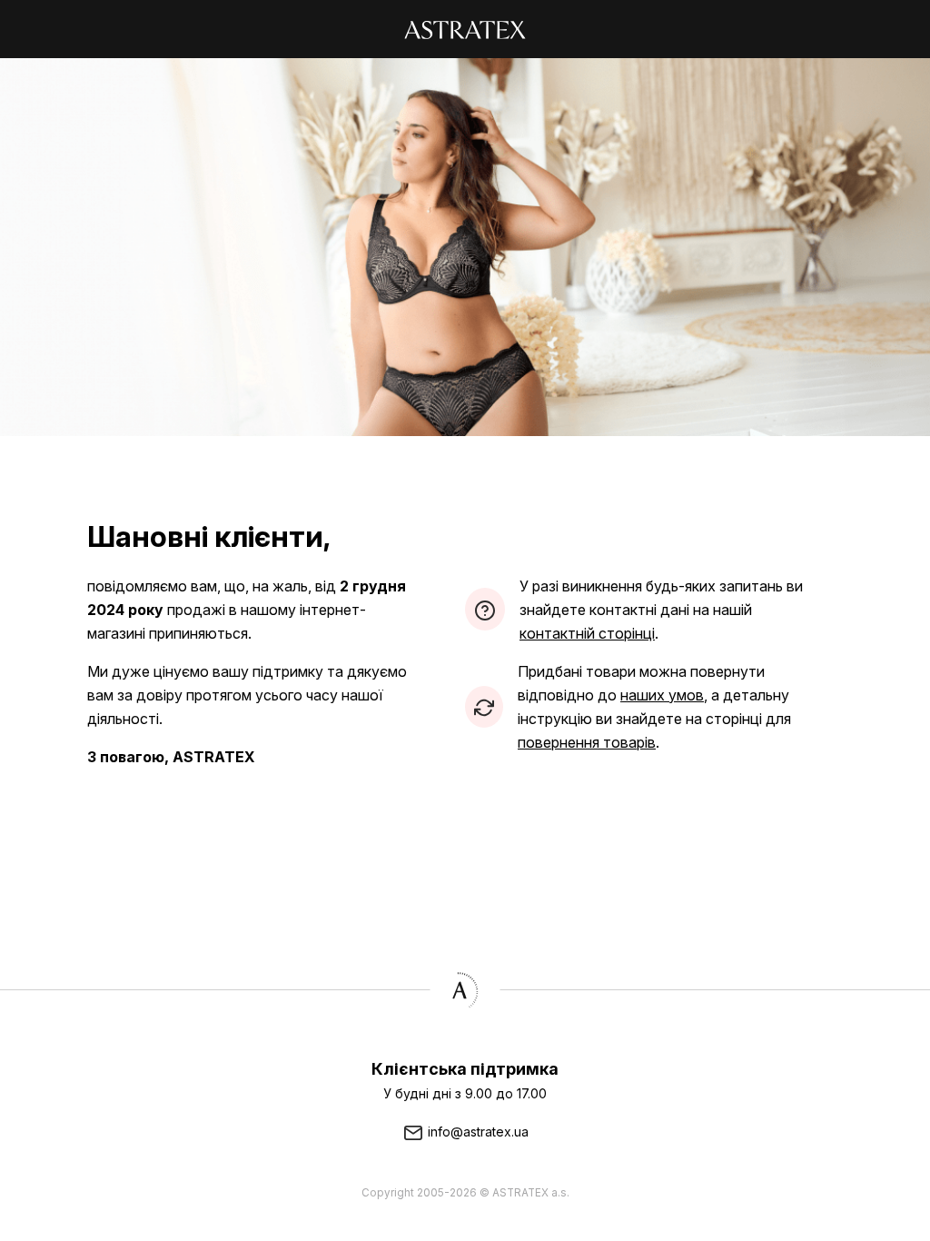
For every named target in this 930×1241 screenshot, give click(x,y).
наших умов (662, 695)
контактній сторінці (587, 633)
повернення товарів (587, 742)
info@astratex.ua (476, 1131)
